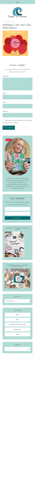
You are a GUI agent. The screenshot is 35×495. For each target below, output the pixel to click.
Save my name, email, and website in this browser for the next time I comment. (17, 121)
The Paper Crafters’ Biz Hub (17, 324)
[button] (17, 2)
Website (5, 111)
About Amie (17, 329)
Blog (17, 319)
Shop (17, 334)
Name (5, 93)
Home (17, 314)
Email (5, 102)
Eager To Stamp (17, 12)
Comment (6, 76)
